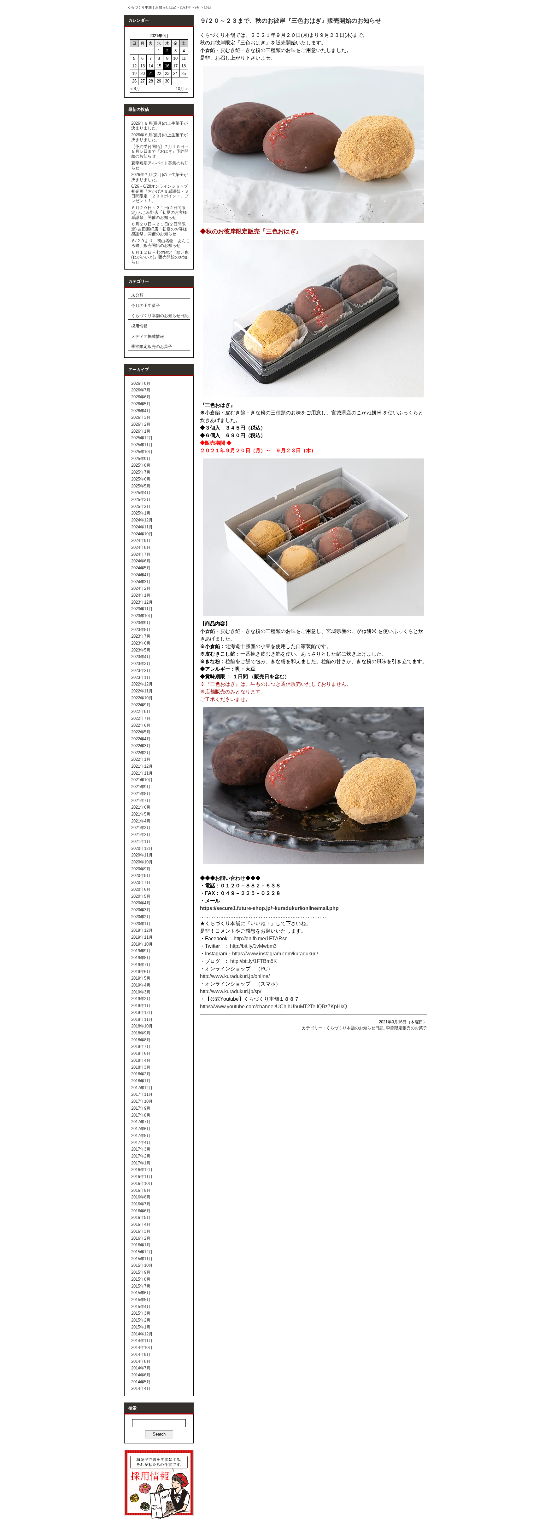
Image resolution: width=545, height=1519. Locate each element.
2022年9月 (140, 705)
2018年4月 (140, 1060)
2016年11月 (142, 1176)
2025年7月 (140, 472)
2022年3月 (140, 745)
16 (167, 66)
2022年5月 (140, 732)
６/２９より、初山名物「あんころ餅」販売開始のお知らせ (160, 243)
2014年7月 (140, 1368)
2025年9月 (140, 458)
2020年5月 (140, 896)
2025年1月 (140, 513)
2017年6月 (140, 1128)
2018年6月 (140, 1053)
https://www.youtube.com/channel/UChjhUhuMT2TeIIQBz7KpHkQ (273, 1006)
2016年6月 (140, 1211)
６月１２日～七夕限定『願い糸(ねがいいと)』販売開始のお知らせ (160, 257)
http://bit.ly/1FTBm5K (253, 961)
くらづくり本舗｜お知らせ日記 (151, 7)
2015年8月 (140, 1279)
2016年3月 (140, 1231)
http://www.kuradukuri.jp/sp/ (230, 991)
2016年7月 (140, 1204)
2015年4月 (140, 1306)
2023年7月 (140, 636)
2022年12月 (142, 684)
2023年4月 (140, 656)
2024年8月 (140, 547)
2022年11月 (142, 691)
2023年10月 (142, 615)
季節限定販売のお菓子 (151, 346)
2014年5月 (140, 1382)
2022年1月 (140, 759)
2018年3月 (140, 1067)
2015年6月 (140, 1292)
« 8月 (135, 88)
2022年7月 (140, 718)
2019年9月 (140, 950)
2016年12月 (142, 1169)
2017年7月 (140, 1121)
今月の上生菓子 (145, 305)
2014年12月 (142, 1334)
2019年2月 (140, 998)
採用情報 (139, 326)
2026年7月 (140, 390)
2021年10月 (142, 779)
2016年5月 (140, 1217)
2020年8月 (140, 875)
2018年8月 (140, 1040)
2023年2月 (140, 670)
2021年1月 (140, 841)
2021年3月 (140, 827)
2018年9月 (140, 1033)
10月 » (182, 88)
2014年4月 (140, 1388)
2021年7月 (140, 800)
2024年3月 (140, 581)
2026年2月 (140, 424)
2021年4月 (140, 821)
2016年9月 (140, 1190)
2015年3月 (140, 1313)
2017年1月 (140, 1163)
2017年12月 (142, 1087)
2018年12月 (142, 1012)
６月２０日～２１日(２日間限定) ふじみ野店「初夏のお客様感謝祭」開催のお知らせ (159, 212)
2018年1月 (140, 1080)
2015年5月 (140, 1299)
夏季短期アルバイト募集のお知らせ (160, 165)
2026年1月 (140, 431)
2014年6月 (140, 1375)
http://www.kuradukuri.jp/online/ (235, 976)
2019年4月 (140, 985)
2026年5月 (140, 403)
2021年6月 (140, 807)
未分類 (137, 295)
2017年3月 (140, 1149)
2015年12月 (142, 1251)
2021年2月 (140, 834)
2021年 (185, 7)
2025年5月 (140, 486)
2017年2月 (140, 1156)
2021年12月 (142, 766)
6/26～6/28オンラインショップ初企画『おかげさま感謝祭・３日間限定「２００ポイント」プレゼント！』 (160, 193)
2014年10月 (142, 1347)
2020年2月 (140, 916)
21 (151, 73)
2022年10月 (142, 698)
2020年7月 (140, 882)
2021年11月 (142, 773)
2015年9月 (140, 1272)
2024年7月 (140, 554)
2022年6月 (140, 725)
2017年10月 (142, 1101)
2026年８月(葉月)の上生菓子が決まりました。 (159, 137)
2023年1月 (140, 677)
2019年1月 (140, 1005)
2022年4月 (140, 739)
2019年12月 (142, 930)
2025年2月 (140, 506)
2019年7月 (140, 964)
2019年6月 (140, 971)
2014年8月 (140, 1361)
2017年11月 (142, 1094)
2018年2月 (140, 1074)
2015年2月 (140, 1320)
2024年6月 (140, 561)
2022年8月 (140, 711)
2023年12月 (142, 602)
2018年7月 (140, 1046)
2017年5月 (140, 1135)
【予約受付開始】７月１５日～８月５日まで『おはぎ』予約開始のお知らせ (160, 151)
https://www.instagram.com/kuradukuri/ (275, 953)
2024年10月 (142, 534)
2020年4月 (140, 903)
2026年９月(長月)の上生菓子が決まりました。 (159, 125)
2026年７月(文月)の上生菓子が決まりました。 (159, 177)
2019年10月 (142, 944)
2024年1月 (140, 595)
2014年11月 (142, 1340)
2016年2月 (140, 1238)
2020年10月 (142, 862)
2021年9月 (140, 786)
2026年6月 (140, 397)
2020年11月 (142, 855)
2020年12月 (142, 848)
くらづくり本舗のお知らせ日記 (160, 315)
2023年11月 (142, 608)
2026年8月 (140, 383)
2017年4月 (140, 1142)
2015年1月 (140, 1327)
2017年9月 (140, 1108)
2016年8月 (140, 1197)
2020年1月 (140, 923)
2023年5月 (140, 650)
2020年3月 (140, 909)
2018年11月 (142, 1019)
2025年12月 (142, 437)
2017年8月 (140, 1115)
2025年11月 (142, 444)
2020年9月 (140, 869)
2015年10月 (142, 1265)
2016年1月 (140, 1245)
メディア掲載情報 (147, 336)
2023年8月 (140, 629)
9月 (197, 7)
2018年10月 (142, 1026)
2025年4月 (140, 492)
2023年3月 (140, 663)
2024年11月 (142, 527)
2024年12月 (142, 520)
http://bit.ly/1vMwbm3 (253, 946)
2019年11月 (142, 937)
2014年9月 (140, 1354)
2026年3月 (140, 417)
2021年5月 (140, 814)
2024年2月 (140, 588)
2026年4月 (140, 410)
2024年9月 (140, 540)
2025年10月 (142, 451)
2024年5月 (140, 568)
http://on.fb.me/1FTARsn (261, 938)
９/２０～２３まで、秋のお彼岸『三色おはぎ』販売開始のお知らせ (290, 20)
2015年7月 (140, 1286)
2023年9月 (140, 622)
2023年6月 (140, 643)
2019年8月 (140, 957)
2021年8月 (140, 793)
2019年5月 (140, 978)
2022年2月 (140, 752)
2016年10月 (142, 1183)
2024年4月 (140, 574)
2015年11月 (142, 1258)
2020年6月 (140, 889)
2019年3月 (140, 992)
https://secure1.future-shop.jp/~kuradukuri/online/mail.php (269, 908)
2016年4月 (140, 1224)
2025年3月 (140, 499)
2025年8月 (140, 465)
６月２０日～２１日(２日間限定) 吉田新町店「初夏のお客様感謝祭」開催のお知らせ (159, 229)
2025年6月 (140, 479)
